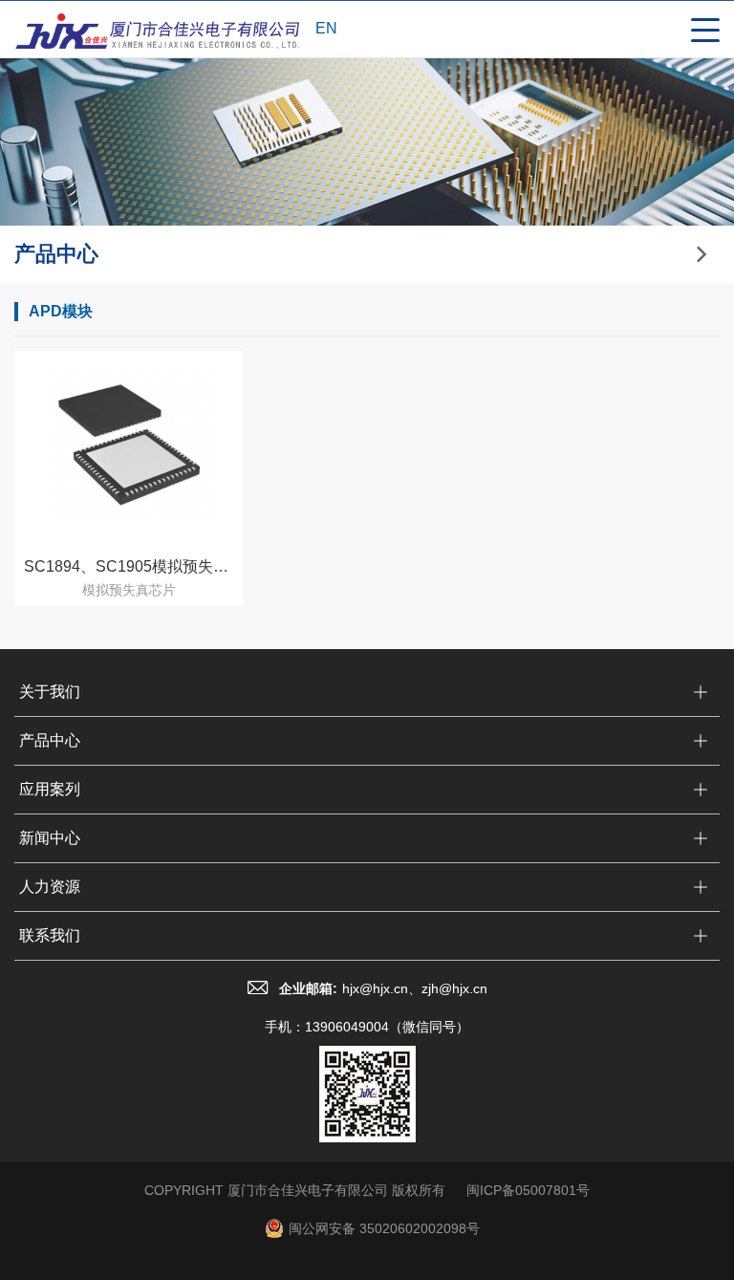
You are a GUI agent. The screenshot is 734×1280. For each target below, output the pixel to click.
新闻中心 (49, 838)
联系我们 (49, 935)
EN (326, 28)
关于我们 (49, 691)
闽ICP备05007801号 (528, 1190)
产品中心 (49, 740)
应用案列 (49, 789)
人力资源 (49, 887)
